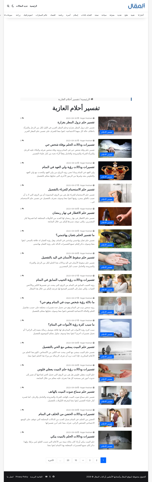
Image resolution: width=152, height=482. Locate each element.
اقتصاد (53, 15)
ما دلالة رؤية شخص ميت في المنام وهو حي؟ (67, 302)
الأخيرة (51, 460)
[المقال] (136, 6)
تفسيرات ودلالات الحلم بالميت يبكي (72, 436)
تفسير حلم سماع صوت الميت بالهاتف (71, 391)
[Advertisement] (76, 59)
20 (68, 460)
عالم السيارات (41, 15)
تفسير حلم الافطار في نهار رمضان (73, 213)
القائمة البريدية (36, 476)
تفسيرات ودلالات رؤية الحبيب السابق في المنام (65, 280)
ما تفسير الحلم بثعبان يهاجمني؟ (75, 235)
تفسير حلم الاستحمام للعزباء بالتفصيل (71, 189)
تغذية (119, 15)
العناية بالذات (86, 15)
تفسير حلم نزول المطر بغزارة (76, 122)
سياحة (104, 15)
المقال (124, 476)
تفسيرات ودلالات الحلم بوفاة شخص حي (70, 144)
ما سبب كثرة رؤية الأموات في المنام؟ (71, 324)
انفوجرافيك (28, 15)
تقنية (133, 15)
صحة (97, 15)
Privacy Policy (22, 476)
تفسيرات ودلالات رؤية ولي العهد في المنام (68, 167)
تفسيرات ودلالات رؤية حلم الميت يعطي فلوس (66, 369)
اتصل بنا (10, 476)
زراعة (18, 15)
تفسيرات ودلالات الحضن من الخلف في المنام (67, 414)
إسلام (75, 15)
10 (76, 460)
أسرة (68, 15)
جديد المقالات (22, 6)
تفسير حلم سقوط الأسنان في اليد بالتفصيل (68, 257)
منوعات (9, 15)
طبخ (126, 15)
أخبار (142, 15)
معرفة (112, 15)
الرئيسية (33, 6)
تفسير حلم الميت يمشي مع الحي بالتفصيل (68, 347)
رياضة (60, 15)
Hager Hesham (86, 118)
